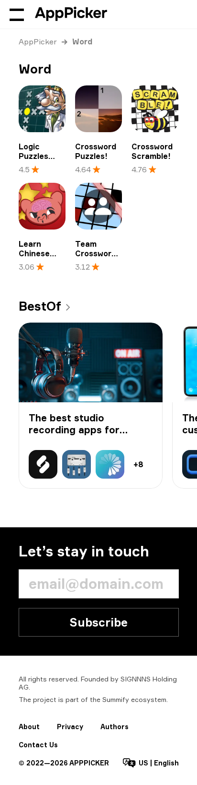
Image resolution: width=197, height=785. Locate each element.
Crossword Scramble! (152, 151)
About (29, 726)
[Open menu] (16, 14)
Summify (115, 699)
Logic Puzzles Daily (33, 156)
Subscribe (98, 622)
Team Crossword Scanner (95, 253)
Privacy (70, 726)
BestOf (40, 306)
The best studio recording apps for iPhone (74, 430)
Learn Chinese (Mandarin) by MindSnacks (42, 263)
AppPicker (38, 41)
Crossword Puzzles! (95, 151)
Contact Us (38, 745)
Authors (114, 726)
